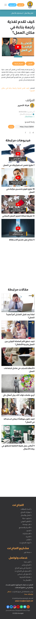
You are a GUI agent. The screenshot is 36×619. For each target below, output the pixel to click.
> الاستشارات (27, 533)
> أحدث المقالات (26, 509)
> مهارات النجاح (26, 512)
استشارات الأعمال (26, 114)
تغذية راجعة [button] (18, 64)
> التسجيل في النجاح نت (23, 571)
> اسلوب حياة (26, 518)
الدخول (20, 5)
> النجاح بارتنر (26, 565)
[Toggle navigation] (5, 5)
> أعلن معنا (27, 562)
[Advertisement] (18, 265)
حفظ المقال (29, 116)
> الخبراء (29, 537)
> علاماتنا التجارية (25, 577)
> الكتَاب (29, 540)
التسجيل (12, 5)
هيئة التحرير (23, 105)
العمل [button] (30, 64)
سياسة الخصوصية (21, 610)
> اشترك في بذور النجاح (23, 568)
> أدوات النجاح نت (25, 543)
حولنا (28, 610)
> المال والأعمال (26, 515)
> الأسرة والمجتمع (25, 527)
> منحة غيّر (27, 552)
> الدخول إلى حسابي (24, 574)
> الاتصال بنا (27, 580)
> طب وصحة (27, 524)
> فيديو (29, 530)
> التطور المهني (26, 521)
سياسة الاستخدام (10, 610)
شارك (11, 127)
